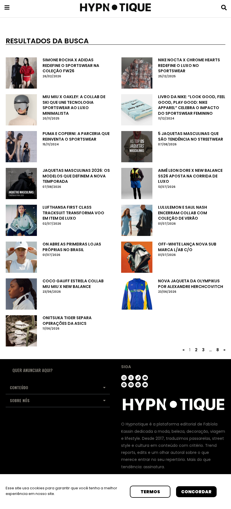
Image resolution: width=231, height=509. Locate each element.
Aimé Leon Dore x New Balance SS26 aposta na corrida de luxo (190, 176)
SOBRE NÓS (20, 400)
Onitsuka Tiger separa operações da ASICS (67, 320)
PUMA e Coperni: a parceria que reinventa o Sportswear (76, 136)
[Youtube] (145, 377)
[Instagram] (124, 377)
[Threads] (131, 377)
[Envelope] (145, 385)
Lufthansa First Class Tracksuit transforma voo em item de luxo (73, 212)
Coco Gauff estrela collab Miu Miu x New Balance (73, 283)
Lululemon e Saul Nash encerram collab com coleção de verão (182, 212)
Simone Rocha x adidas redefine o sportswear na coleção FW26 (71, 65)
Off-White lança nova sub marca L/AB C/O (187, 247)
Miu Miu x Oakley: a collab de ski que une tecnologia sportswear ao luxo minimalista (74, 105)
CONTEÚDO (19, 387)
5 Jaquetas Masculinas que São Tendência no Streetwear (190, 136)
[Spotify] (138, 385)
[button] (58, 387)
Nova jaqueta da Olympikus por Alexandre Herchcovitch (190, 283)
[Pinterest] (124, 385)
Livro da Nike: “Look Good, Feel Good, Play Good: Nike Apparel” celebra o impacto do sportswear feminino (191, 105)
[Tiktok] (138, 377)
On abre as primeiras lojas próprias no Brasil (72, 247)
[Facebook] (131, 385)
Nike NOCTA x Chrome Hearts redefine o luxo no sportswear (189, 65)
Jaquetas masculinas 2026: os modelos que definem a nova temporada (76, 176)
